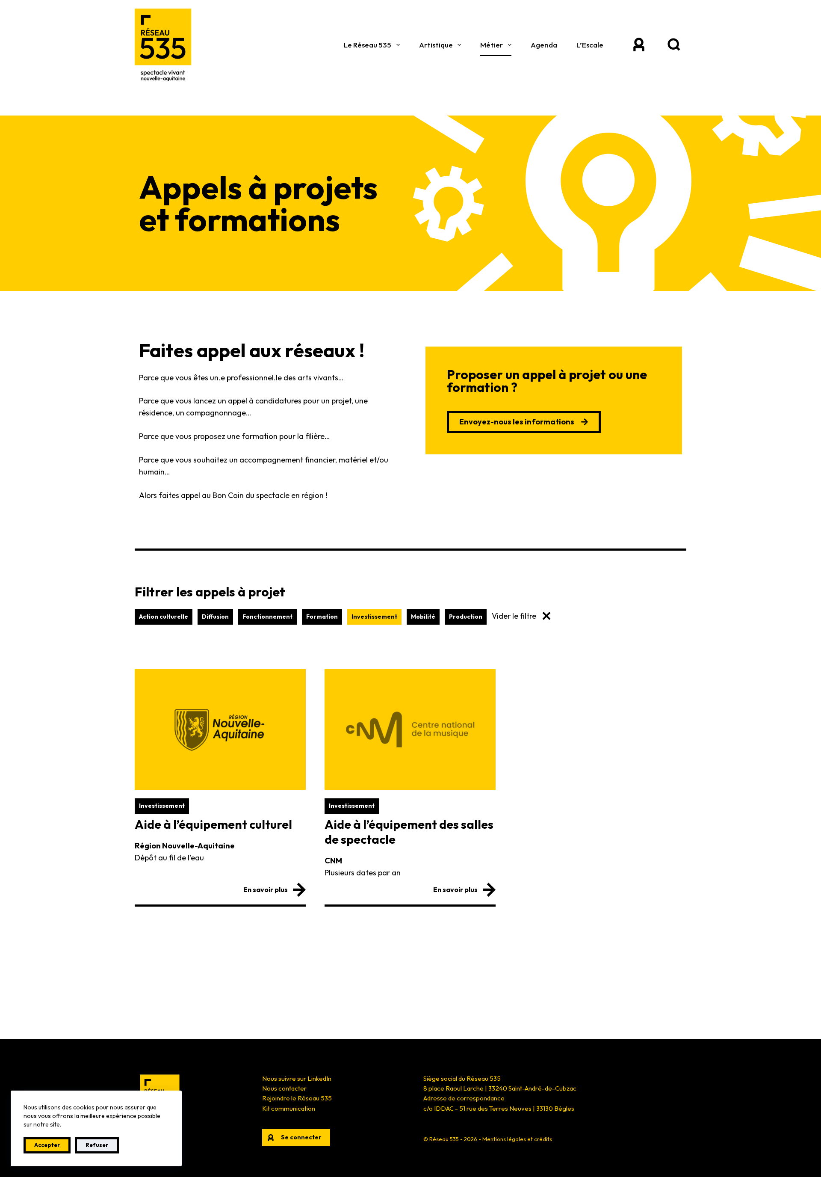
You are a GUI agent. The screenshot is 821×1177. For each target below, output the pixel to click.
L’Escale (589, 44)
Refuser (97, 1144)
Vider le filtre (514, 616)
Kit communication (288, 1108)
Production (465, 616)
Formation (322, 616)
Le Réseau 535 (367, 44)
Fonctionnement (267, 616)
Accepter (47, 1144)
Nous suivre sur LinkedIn (296, 1078)
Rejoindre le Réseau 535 (297, 1098)
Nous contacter (284, 1088)
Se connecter (301, 1137)
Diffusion (215, 616)
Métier (491, 44)
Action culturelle (163, 616)
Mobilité (423, 616)
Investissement (374, 616)
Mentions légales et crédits (517, 1138)
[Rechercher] (673, 45)
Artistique (436, 44)
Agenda (544, 44)
